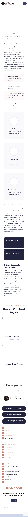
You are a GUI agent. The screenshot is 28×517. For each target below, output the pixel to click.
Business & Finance (11, 38)
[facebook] (12, 500)
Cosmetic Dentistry (9, 455)
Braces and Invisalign (13, 337)
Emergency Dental (9, 452)
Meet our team (8, 435)
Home (6, 427)
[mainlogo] (7, 2)
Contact (6, 433)
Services (7, 430)
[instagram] (15, 500)
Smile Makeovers (9, 457)
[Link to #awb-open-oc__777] (25, 3)
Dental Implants (8, 447)
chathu (5, 36)
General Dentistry (9, 449)
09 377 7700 (14, 488)
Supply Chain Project (14, 364)
